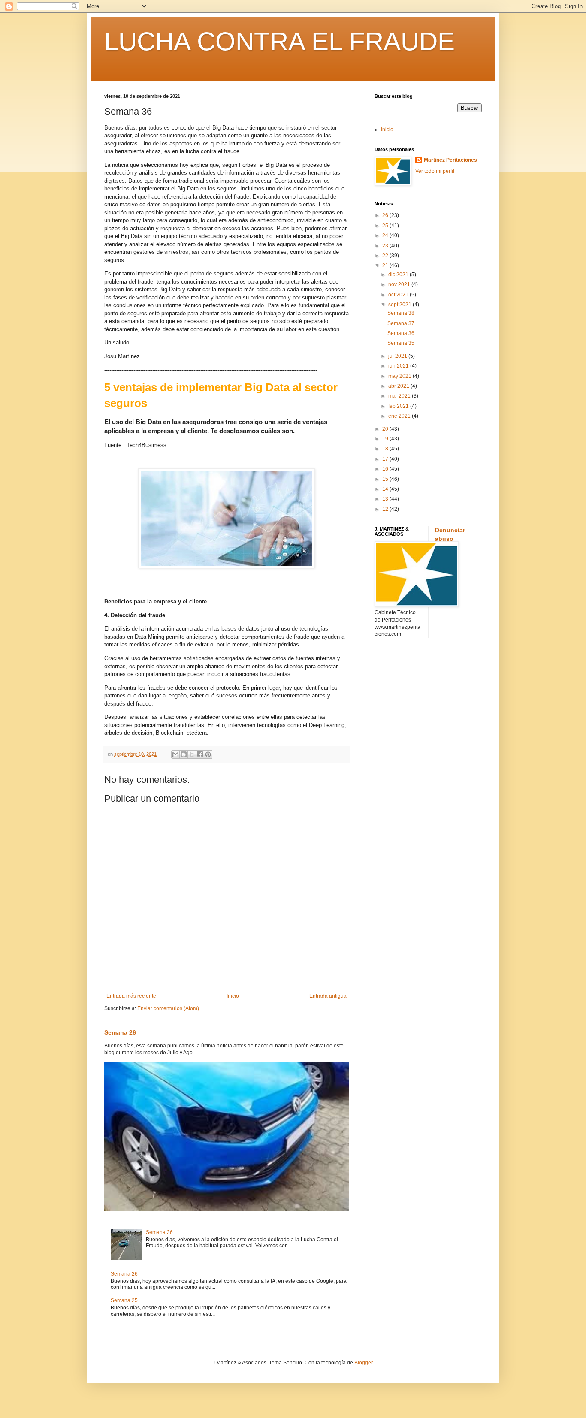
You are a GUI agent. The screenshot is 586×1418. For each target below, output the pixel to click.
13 (386, 499)
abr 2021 (399, 386)
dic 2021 (399, 275)
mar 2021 (400, 396)
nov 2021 (399, 284)
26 (386, 215)
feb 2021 (399, 406)
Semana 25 (124, 1300)
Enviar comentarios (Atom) (168, 1008)
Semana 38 (400, 313)
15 (386, 479)
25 (386, 226)
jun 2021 (399, 366)
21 (386, 265)
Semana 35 (400, 343)
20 (386, 429)
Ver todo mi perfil (434, 171)
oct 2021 (399, 295)
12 (386, 509)
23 (386, 246)
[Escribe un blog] (183, 754)
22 (386, 256)
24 (386, 235)
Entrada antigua (328, 996)
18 (386, 449)
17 (386, 459)
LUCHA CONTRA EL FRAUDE (279, 41)
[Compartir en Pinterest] (208, 754)
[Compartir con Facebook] (200, 754)
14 (386, 489)
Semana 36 (159, 1232)
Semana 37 (400, 323)
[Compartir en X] (191, 754)
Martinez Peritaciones (450, 160)
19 (386, 439)
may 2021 (400, 376)
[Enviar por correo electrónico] (175, 754)
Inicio (233, 996)
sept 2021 (400, 305)
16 (386, 469)
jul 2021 (398, 356)
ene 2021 (400, 416)
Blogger (363, 1363)
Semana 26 (120, 1032)
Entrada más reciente (131, 996)
